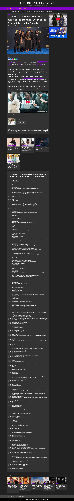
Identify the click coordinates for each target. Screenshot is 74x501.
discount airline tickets (16, 257)
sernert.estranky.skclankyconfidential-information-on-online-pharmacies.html (25, 364)
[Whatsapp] (15, 59)
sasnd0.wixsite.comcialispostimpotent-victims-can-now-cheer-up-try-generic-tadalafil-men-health (29, 340)
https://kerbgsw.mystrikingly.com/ (18, 356)
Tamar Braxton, (39, 78)
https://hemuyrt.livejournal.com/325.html (19, 351)
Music (11, 8)
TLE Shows (26, 8)
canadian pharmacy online (16, 334)
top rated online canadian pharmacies (18, 396)
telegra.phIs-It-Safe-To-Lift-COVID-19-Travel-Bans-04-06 (22, 301)
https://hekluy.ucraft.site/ (16, 418)
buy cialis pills (14, 352)
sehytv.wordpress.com (15, 353)
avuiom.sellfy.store (15, 437)
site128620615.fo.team (16, 332)
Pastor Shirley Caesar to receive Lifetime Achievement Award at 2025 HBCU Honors (13, 148)
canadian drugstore (15, 384)
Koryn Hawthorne (40, 62)
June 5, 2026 (58, 488)
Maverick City (39, 64)
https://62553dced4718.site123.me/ (18, 330)
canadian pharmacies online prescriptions (19, 465)
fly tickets (14, 215)
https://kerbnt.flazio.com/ (16, 385)
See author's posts (21, 122)
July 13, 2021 (14, 25)
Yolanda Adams (18, 62)
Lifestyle (20, 8)
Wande (9, 64)
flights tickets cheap (15, 270)
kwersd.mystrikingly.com (16, 440)
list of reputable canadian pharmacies (18, 196)
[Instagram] (13, 59)
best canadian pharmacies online (17, 380)
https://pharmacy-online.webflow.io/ (18, 402)
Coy (12, 297)
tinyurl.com (14, 180)
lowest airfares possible (16, 219)
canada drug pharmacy (15, 428)
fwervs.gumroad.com (15, 338)
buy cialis (13, 343)
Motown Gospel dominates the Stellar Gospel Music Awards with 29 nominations (48, 486)
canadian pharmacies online (16, 357)
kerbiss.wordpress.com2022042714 (18, 361)
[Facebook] (9, 59)
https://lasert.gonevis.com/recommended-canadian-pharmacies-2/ (23, 452)
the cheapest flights (15, 280)
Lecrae (19, 64)
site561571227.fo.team (16, 416)
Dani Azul (10, 25)
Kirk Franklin (41, 61)
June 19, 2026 (34, 488)
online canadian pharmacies (16, 434)
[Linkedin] (17, 59)
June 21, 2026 (22, 489)
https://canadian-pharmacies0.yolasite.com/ (19, 322)
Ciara (24, 78)
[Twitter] (11, 59)
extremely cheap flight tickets (17, 263)
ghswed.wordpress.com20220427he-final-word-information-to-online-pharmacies (26, 355)
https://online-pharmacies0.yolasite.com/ (19, 379)
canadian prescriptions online (17, 451)
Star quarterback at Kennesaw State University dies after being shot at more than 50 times (17, 130)
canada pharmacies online (16, 386)
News (8, 8)
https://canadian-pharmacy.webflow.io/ (18, 403)
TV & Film (15, 8)
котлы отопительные (15, 179)
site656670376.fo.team (16, 415)
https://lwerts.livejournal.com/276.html (18, 436)
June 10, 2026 (46, 489)
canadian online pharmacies (16, 279)
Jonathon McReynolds (31, 78)
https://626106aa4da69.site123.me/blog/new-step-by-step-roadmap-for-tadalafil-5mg (27, 341)
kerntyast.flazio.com (15, 398)
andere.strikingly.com (15, 208)
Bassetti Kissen (15, 454)
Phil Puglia (14, 366)
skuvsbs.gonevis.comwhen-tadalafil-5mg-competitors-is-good (22, 350)
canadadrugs (14, 362)
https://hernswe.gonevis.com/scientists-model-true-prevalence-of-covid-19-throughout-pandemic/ (29, 335)
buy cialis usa (14, 339)
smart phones (14, 429)
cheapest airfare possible (16, 241)
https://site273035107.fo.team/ (17, 405)
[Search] (66, 9)
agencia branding (15, 373)
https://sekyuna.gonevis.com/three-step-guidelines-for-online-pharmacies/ (24, 400)
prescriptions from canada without (18, 331)
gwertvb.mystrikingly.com (16, 289)
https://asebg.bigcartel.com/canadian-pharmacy (20, 464)
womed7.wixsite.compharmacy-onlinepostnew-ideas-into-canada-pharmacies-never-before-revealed (29, 397)
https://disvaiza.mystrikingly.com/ (17, 468)
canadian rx (14, 401)
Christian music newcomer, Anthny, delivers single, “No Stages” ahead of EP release (42, 148)
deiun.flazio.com (14, 381)
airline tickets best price (16, 236)
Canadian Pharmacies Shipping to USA (18, 466)
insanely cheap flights (16, 290)
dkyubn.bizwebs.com (15, 463)
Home (9, 145)
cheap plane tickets (15, 209)
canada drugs (14, 365)
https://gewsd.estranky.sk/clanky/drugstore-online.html (21, 447)
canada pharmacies (15, 336)
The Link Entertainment (37, 3)
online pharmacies (15, 453)
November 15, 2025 (11, 151)
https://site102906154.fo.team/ (17, 417)
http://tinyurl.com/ (15, 406)
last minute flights (15, 228)
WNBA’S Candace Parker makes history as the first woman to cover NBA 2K (38, 130)
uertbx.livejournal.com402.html (17, 435)
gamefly (13, 309)
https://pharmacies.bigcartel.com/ (17, 439)
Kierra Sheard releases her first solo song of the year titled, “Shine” (25, 486)
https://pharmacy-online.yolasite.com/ (18, 323)
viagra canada (14, 329)
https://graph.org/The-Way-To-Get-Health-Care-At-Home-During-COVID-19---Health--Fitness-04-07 (30, 318)
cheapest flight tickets (16, 302)
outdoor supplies (15, 388)
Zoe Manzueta (14, 345)
